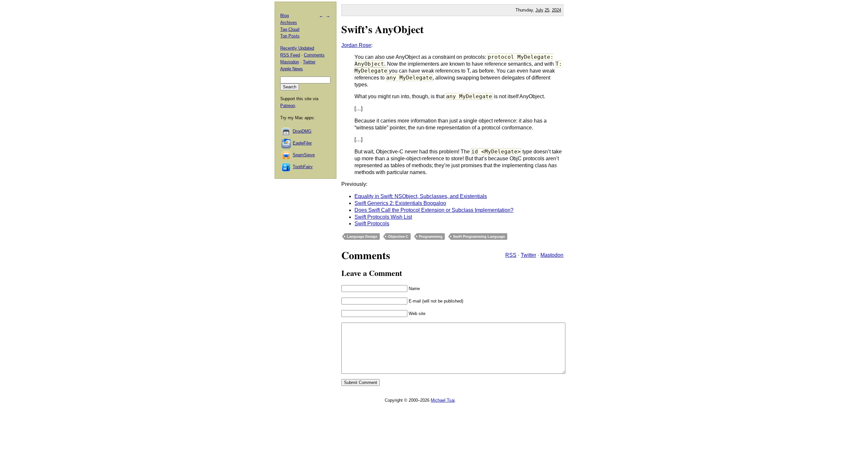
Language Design (362, 236)
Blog (284, 15)
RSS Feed (290, 55)
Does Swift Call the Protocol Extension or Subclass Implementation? (433, 210)
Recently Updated (297, 48)
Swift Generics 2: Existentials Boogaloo (400, 203)
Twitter (528, 255)
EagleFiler (302, 143)
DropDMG (302, 131)
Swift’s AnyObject (382, 29)
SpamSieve (304, 154)
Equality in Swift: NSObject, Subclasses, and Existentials (420, 196)
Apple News (291, 68)
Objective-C (398, 236)
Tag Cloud (289, 29)
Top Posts (290, 36)
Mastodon (551, 255)
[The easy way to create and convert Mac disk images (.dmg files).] (286, 131)
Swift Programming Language (479, 236)
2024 (556, 10)
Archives (288, 22)
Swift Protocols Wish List (383, 217)
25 (547, 10)
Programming (431, 236)
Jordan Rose (356, 45)
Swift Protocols (371, 223)
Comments (314, 55)
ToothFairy (303, 166)
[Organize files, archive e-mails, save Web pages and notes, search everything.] (286, 143)
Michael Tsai (443, 400)
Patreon (287, 105)
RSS (510, 255)
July (539, 10)
